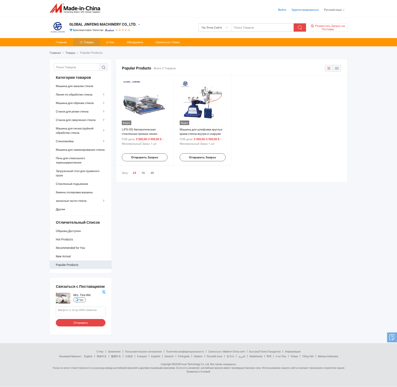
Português (184, 356)
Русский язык (214, 356)
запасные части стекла (71, 201)
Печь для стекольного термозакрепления (70, 160)
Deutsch (169, 356)
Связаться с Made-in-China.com (226, 351)
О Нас (110, 42)
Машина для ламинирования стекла (80, 150)
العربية (241, 356)
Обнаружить (135, 42)
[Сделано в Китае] (76, 8)
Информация (293, 351)
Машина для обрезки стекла (75, 103)
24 (134, 172)
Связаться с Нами (168, 42)
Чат (81, 299)
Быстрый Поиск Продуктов (265, 351)
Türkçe (294, 356)
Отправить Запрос (144, 157)
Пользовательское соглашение (143, 351)
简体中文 (102, 356)
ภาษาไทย (281, 356)
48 (152, 173)
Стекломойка (65, 141)
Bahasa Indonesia (328, 356)
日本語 (129, 356)
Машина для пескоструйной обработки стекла (74, 130)
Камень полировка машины (74, 192)
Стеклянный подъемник (72, 184)
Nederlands (256, 356)
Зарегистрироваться (305, 10)
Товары (89, 42)
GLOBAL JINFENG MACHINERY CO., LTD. (102, 24)
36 (143, 173)
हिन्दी (269, 356)
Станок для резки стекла (72, 111)
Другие (60, 209)
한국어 (230, 356)
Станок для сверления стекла (76, 120)
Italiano (198, 356)
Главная (61, 42)
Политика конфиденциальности (185, 351)
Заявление (114, 351)
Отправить (81, 323)
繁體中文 (116, 356)
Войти (282, 10)
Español (155, 356)
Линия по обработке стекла (74, 94)
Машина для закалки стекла (74, 86)
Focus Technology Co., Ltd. (195, 364)
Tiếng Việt (308, 356)
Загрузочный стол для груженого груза (77, 173)
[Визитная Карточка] (103, 291)
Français (142, 356)
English (88, 356)
